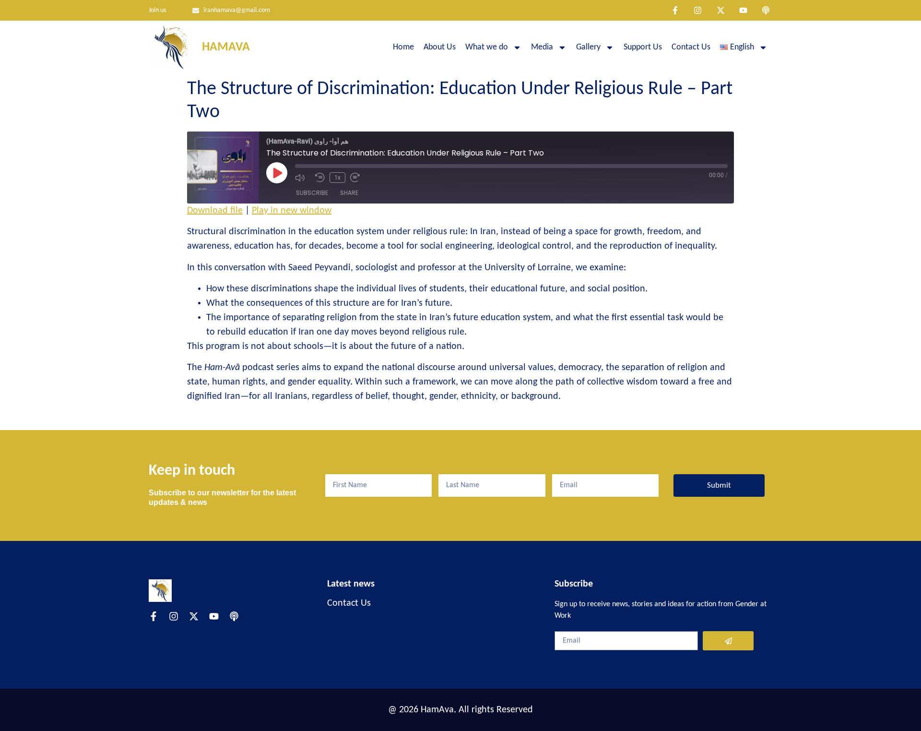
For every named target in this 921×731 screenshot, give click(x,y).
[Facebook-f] (675, 10)
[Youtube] (743, 10)
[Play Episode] (276, 172)
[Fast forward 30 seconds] (358, 177)
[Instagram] (697, 10)
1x (337, 177)
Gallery (588, 47)
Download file (215, 211)
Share (349, 193)
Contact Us (691, 47)
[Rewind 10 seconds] (320, 177)
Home (403, 47)
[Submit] (728, 640)
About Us (440, 47)
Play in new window (291, 211)
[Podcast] (765, 10)
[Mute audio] (302, 177)
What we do (486, 47)
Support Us (643, 47)
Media (542, 47)
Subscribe (312, 193)
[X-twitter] (720, 10)
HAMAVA (226, 47)
